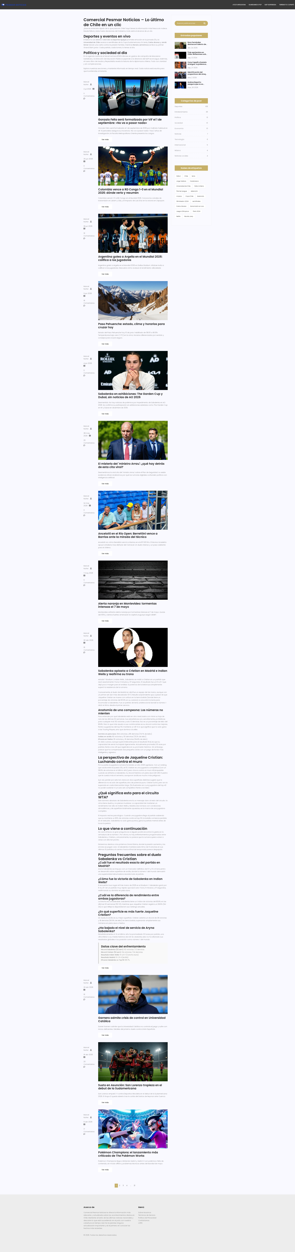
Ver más (105, 139)
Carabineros (194, 181)
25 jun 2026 (88, 159)
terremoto (200, 196)
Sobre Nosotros (144, 1212)
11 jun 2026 (88, 293)
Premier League (181, 191)
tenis (193, 176)
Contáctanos (143, 1220)
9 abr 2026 (88, 1122)
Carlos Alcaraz (181, 206)
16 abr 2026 (88, 1054)
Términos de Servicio (146, 1215)
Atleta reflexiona (239, 5)
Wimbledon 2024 (182, 201)
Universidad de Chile (183, 186)
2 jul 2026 (87, 89)
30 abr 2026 (88, 640)
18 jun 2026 (88, 226)
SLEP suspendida (270, 5)
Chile (186, 176)
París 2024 (196, 211)
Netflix (178, 216)
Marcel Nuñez (86, 357)
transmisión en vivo (197, 206)
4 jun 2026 (88, 363)
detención (194, 191)
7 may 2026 (88, 573)
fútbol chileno (199, 186)
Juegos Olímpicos (182, 211)
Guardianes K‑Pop (255, 5)
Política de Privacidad (147, 1218)
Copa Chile (189, 196)
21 (134, 1185)
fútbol (178, 176)
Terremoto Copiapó (286, 5)
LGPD (140, 1223)
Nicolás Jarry (188, 216)
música (179, 196)
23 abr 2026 (88, 987)
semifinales (196, 201)
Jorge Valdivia (181, 181)
